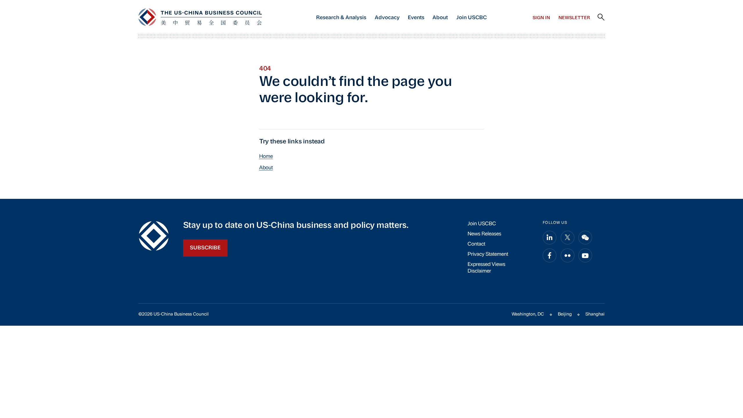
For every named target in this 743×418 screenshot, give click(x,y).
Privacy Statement (488, 254)
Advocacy (387, 17)
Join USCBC (471, 17)
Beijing (565, 314)
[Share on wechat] (585, 237)
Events (416, 17)
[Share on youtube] (585, 255)
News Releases (484, 234)
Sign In (541, 18)
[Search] (601, 17)
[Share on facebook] (549, 255)
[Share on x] (567, 237)
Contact (476, 244)
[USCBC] (200, 17)
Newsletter (574, 18)
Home (266, 156)
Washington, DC (528, 314)
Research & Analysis (341, 17)
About (440, 17)
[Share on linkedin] (549, 237)
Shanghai (595, 314)
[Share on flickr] (567, 255)
